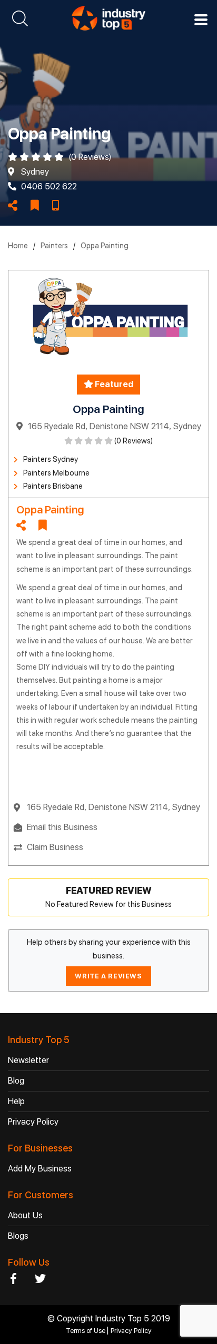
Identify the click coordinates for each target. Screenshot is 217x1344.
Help (16, 1101)
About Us (25, 1215)
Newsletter (28, 1060)
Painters (54, 245)
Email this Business (62, 827)
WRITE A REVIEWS (108, 976)
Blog (16, 1081)
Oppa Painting (105, 245)
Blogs (18, 1236)
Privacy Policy (33, 1122)
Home (18, 245)
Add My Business (40, 1169)
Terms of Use (86, 1331)
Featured (113, 384)
